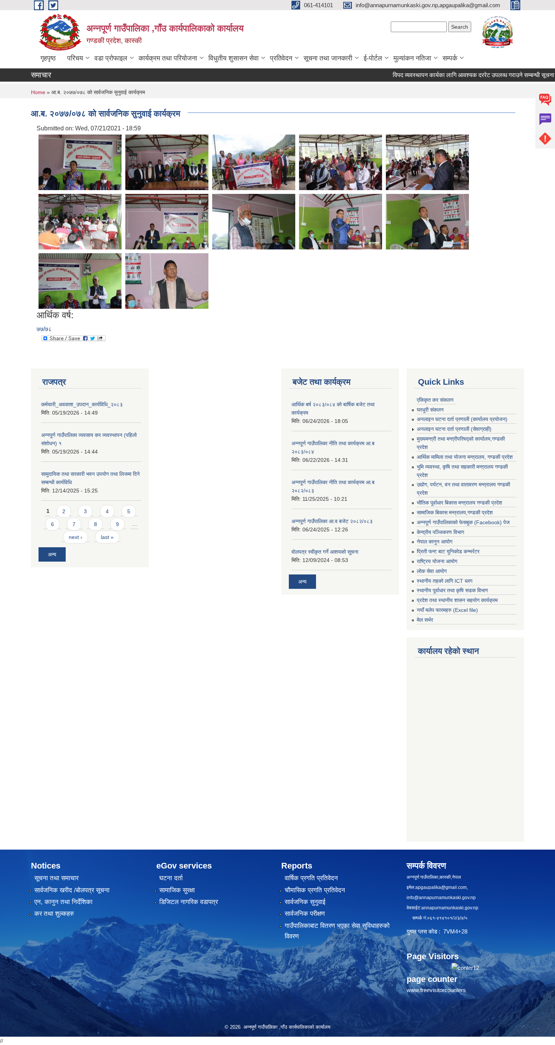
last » (107, 537)
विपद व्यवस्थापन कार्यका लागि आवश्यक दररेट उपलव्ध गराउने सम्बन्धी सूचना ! (450, 75)
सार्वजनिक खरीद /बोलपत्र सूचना (71, 890)
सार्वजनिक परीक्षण (305, 913)
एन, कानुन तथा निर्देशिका (63, 902)
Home (38, 92)
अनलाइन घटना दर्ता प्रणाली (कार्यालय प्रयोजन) (462, 419)
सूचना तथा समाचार (56, 878)
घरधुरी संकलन (430, 410)
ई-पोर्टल (373, 58)
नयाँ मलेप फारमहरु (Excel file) (447, 610)
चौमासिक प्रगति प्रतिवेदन (315, 890)
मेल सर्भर (425, 620)
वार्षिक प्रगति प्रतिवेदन (311, 878)
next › (75, 537)
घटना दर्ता (171, 878)
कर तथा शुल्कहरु (54, 913)
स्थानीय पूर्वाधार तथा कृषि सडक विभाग (452, 590)
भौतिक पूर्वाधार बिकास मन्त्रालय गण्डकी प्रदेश (459, 503)
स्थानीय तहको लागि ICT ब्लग (444, 581)
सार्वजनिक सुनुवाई (305, 902)
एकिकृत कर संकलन (435, 400)
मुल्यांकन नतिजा (412, 58)
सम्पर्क (449, 58)
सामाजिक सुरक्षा (177, 890)
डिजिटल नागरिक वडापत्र (188, 902)
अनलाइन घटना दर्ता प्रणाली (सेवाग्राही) (454, 429)
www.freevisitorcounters (436, 990)
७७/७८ (44, 329)
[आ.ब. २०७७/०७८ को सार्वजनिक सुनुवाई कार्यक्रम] (80, 162)
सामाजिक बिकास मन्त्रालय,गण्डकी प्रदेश (455, 512)
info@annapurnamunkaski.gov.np (441, 897)
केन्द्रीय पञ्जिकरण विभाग (440, 532)
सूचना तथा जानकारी (328, 58)
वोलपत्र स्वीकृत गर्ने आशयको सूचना (324, 552)
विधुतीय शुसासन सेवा (233, 58)
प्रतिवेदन (281, 58)
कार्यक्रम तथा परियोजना (168, 58)
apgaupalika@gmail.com (441, 887)
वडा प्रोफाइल (110, 58)
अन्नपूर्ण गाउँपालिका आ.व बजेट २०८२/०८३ (332, 521)
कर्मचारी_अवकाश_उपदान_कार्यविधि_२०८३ (82, 404)
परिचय (75, 58)
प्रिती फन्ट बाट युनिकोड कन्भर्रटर (448, 551)
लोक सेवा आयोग (432, 571)
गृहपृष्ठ (48, 58)
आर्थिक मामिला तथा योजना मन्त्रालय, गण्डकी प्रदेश (465, 457)
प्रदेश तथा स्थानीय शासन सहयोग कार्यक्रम (457, 600)
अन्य (52, 554)
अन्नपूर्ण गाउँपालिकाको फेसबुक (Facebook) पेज (463, 522)
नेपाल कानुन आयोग (434, 542)
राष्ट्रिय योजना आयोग (437, 561)
